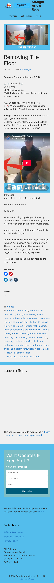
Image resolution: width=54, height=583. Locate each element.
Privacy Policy (11, 541)
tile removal (43, 349)
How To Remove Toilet (18, 352)
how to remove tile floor (20, 326)
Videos (10, 306)
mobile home (39, 326)
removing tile (10, 337)
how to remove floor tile (20, 322)
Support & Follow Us (14, 536)
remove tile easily (20, 333)
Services (13, 16)
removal (8, 329)
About (38, 16)
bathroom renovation (17, 310)
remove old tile (20, 329)
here (41, 511)
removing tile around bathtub (32, 337)
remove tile (34, 329)
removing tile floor (13, 341)
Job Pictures (26, 16)
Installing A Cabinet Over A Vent (23, 356)
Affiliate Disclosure (13, 532)
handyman (22, 314)
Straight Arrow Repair (38, 5)
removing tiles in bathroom (28, 345)
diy (14, 314)
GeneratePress (27, 579)
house (32, 314)
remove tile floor (38, 333)
